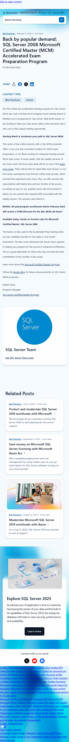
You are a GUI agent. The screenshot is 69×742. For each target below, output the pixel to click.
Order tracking (60, 678)
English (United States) (11, 723)
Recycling (62, 736)
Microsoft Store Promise (34, 681)
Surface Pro (6, 667)
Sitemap (31, 733)
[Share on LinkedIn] (32, 84)
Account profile (54, 674)
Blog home (11, 12)
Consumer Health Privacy (13, 733)
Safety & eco (50, 736)
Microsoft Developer (32, 706)
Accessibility (20, 720)
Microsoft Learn (52, 706)
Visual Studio (41, 713)
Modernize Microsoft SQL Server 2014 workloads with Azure (31, 522)
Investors (53, 716)
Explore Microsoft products (14, 674)
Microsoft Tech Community (39, 709)
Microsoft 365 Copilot (56, 702)
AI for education (8, 695)
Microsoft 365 (55, 699)
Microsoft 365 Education (23, 688)
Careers (53, 713)
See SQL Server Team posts (19, 358)
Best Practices (9, 33)
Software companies (23, 713)
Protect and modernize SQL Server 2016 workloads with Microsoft (33, 411)
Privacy (58, 733)
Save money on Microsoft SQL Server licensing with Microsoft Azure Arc (30, 448)
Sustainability (34, 720)
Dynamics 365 (40, 699)
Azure (18, 706)
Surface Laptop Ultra (39, 667)
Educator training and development (18, 692)
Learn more (34, 633)
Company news (18, 716)
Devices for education (35, 685)
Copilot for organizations (28, 671)
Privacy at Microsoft (37, 716)
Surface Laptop (20, 667)
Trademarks (37, 736)
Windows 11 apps (37, 674)
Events (29, 100)
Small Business (7, 706)
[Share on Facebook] (20, 84)
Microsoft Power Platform (13, 702)
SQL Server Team (12, 67)
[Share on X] (26, 84)
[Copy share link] (14, 84)
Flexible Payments (57, 681)
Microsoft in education (11, 685)
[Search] (61, 19)
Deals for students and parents (52, 692)
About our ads (7, 740)
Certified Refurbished (10, 681)
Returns (48, 678)
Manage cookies (8, 736)
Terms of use (23, 736)
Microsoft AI (6, 699)
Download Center (9, 678)
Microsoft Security (22, 699)
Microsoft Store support (31, 678)
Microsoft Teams (35, 702)
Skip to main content (11, 1)
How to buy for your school (51, 688)
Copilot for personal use (54, 671)
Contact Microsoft (45, 733)
